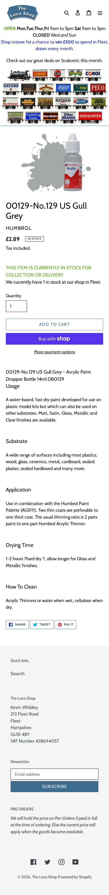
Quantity (13, 295)
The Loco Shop (44, 877)
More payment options (54, 351)
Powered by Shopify (75, 877)
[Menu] (100, 12)
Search (18, 674)
